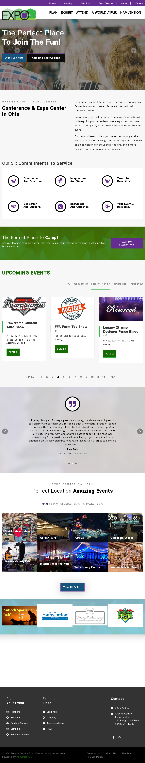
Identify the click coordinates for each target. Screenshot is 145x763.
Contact (139, 3)
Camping (68, 3)
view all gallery (72, 587)
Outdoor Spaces (19, 723)
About (124, 3)
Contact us (93, 753)
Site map (127, 753)
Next (133, 50)
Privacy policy (95, 757)
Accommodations (56, 723)
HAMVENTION (130, 12)
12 (103, 377)
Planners (15, 712)
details (13, 352)
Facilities (16, 717)
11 (98, 377)
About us (110, 753)
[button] (69, 463)
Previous (17, 50)
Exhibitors (52, 712)
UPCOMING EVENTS (26, 273)
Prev (31, 377)
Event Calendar (14, 57)
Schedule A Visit (20, 734)
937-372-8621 (123, 708)
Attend (82, 12)
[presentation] (5, 431)
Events (52, 3)
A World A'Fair (104, 12)
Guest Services (106, 3)
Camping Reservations (46, 57)
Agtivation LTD (24, 757)
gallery (51, 504)
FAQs (50, 728)
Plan (53, 12)
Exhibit (67, 12)
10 (92, 377)
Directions (85, 3)
